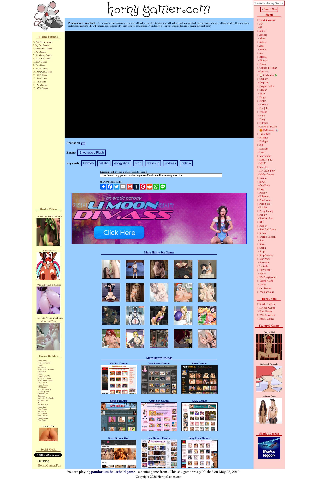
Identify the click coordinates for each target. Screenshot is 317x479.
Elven (262, 93)
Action (262, 31)
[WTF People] (48, 440)
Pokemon (264, 196)
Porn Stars (41, 420)
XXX (40, 402)
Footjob (263, 108)
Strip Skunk (42, 78)
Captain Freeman (268, 67)
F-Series (263, 104)
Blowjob (263, 60)
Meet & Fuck (266, 159)
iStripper (264, 141)
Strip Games (42, 383)
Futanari (263, 123)
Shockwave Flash (91, 152)
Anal (261, 45)
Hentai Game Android (46, 369)
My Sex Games (42, 45)
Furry (262, 119)
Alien (262, 38)
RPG (261, 222)
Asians (262, 49)
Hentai (40, 365)
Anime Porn (42, 414)
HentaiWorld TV (44, 376)
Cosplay (263, 79)
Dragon (263, 90)
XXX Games (41, 62)
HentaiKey (264, 134)
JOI (261, 145)
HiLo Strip (41, 81)
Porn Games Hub (44, 72)
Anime (262, 42)
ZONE (262, 284)
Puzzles (263, 207)
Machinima (265, 156)
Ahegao (263, 34)
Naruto (263, 178)
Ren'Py (263, 214)
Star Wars (264, 258)
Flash (262, 115)
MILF (262, 163)
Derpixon (264, 82)
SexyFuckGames (268, 229)
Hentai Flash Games (45, 380)
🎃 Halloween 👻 (268, 130)
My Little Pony (267, 170)
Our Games (265, 288)
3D (261, 23)
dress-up (153, 163)
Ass (261, 53)
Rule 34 (263, 225)
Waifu (262, 273)
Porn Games (40, 52)
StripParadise (266, 255)
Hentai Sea (42, 407)
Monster (263, 167)
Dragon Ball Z (266, 86)
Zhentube (41, 396)
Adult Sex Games (43, 58)
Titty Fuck (264, 270)
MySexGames (266, 174)
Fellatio (263, 112)
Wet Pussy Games (43, 42)
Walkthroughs (266, 292)
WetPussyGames (267, 277)
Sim (261, 240)
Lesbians (263, 148)
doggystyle (121, 163)
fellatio (103, 163)
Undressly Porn (43, 391)
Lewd (262, 152)
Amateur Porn (43, 400)
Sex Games (42, 367)
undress (170, 163)
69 (260, 27)
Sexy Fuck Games (43, 48)
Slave (262, 244)
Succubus (264, 262)
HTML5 (263, 137)
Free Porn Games (44, 363)
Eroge (262, 97)
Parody (263, 192)
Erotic (262, 101)
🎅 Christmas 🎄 (268, 75)
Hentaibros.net (43, 418)
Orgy (262, 189)
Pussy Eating (266, 211)
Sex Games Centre (43, 55)
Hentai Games (43, 385)
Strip (262, 251)
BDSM (263, 56)
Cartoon (263, 71)
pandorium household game (113, 472)
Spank (262, 247)
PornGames (265, 200)
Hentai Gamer (41, 68)
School (263, 233)
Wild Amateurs (267, 315)
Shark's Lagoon (267, 236)
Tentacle (263, 266)
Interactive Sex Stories (46, 398)
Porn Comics (43, 416)
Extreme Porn (43, 394)
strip (138, 163)
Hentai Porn (42, 361)
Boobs (262, 64)
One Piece (264, 185)
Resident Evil (266, 218)
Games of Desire (268, 126)
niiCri (262, 181)
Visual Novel (266, 281)
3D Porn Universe (44, 389)
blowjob (88, 163)
